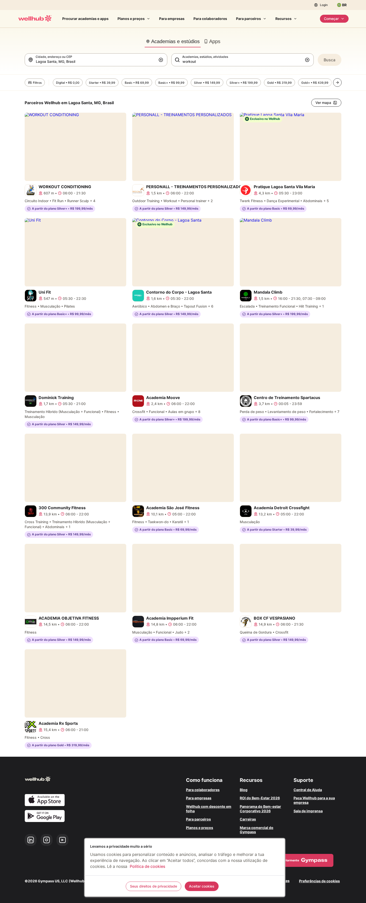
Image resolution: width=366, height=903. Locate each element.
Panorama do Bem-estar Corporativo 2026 (260, 808)
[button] (161, 59)
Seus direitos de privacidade (153, 886)
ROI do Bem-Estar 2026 (260, 798)
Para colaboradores (210, 18)
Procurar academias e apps (85, 18)
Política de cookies (147, 866)
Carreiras (248, 819)
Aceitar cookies (201, 886)
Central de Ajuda (308, 790)
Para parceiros (248, 18)
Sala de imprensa (308, 811)
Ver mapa (323, 102)
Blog (243, 790)
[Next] (337, 82)
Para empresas (171, 18)
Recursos (283, 18)
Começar (331, 18)
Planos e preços (131, 18)
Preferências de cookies (319, 881)
